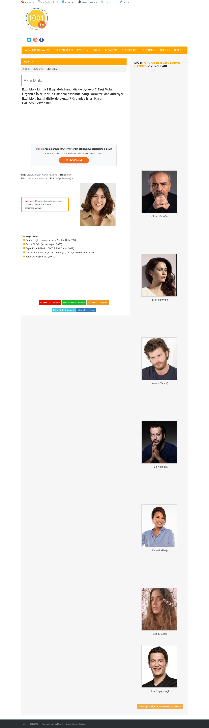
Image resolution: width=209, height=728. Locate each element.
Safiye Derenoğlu (64, 178)
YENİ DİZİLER (109, 2)
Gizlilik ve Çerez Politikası (68, 724)
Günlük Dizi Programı (98, 302)
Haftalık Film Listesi (86, 310)
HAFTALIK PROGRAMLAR (37, 50)
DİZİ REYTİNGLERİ (63, 50)
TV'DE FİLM (82, 50)
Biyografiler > (40, 69)
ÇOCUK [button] (97, 50)
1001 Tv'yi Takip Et (74, 160)
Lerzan (68, 175)
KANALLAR (69, 2)
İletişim (82, 724)
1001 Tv (37, 724)
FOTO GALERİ (149, 50)
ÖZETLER (165, 50)
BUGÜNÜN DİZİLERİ (49, 2)
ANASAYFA (29, 2)
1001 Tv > (27, 69)
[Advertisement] (119, 25)
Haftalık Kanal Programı (74, 302)
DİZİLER (178, 50)
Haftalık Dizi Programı (50, 302)
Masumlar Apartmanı (37, 178)
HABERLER (127, 2)
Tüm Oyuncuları (160, 706)
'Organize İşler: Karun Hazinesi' (49, 201)
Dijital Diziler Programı (63, 310)
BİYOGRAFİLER (129, 50)
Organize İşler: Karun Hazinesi (42, 175)
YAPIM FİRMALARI (89, 2)
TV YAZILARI (111, 50)
